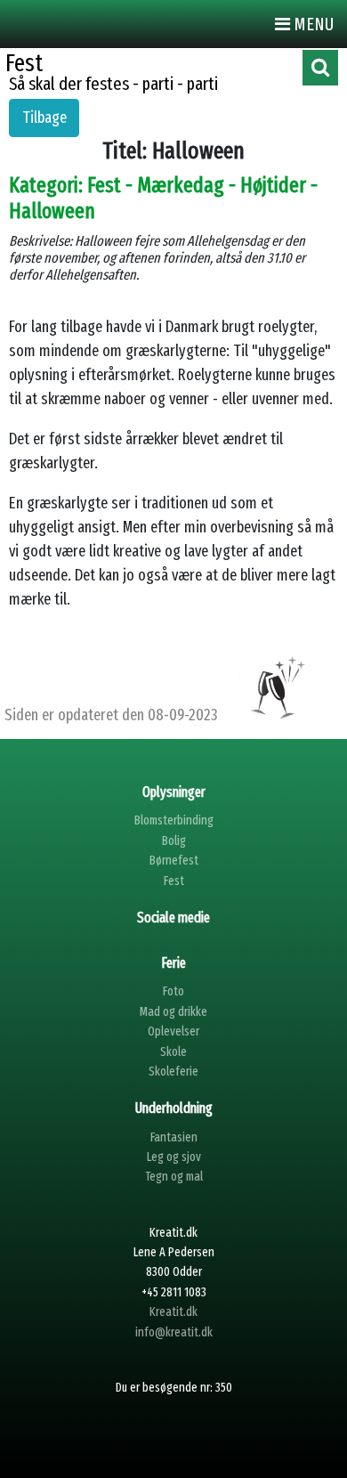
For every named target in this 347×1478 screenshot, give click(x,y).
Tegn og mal (174, 1176)
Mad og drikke (173, 1011)
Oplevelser (173, 1031)
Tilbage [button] (44, 117)
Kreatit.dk (173, 1312)
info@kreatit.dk (174, 1332)
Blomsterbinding (174, 820)
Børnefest (173, 860)
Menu (312, 24)
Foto (173, 991)
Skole (173, 1052)
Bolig (174, 841)
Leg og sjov (174, 1157)
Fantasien (174, 1137)
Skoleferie (173, 1071)
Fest (174, 881)
